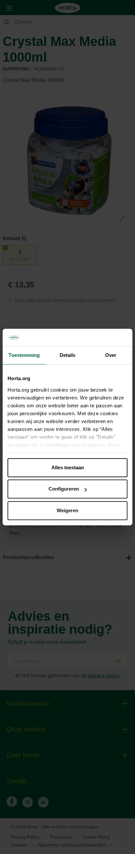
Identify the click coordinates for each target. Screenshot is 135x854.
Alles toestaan (67, 467)
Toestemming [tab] (24, 355)
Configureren (63, 489)
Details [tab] (68, 355)
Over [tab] (110, 355)
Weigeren (67, 510)
